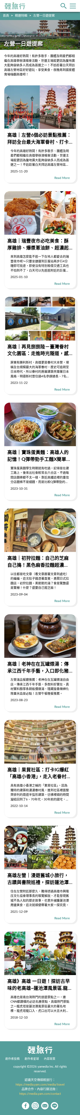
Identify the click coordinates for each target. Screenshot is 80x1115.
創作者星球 (32, 1058)
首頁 (6, 15)
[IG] (35, 1105)
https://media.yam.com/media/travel (40, 1084)
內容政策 (49, 1058)
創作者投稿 (12, 1058)
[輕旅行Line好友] (54, 1105)
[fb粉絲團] (25, 1105)
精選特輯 (21, 15)
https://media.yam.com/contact (40, 1093)
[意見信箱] (45, 1105)
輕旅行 (15, 6)
